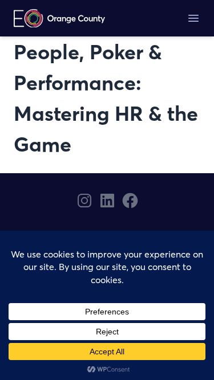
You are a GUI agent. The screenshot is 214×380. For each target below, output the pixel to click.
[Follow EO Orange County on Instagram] (84, 200)
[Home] (59, 18)
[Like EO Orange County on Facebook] (130, 200)
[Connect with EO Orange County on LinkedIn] (107, 200)
